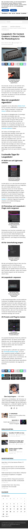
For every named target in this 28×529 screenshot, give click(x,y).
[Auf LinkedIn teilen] (9, 64)
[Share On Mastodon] (24, 64)
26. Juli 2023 (12, 443)
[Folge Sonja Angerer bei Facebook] (14, 408)
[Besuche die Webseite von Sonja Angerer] (11, 408)
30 (3, 514)
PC (18, 378)
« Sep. (3, 516)
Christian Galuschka (21, 434)
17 (7, 509)
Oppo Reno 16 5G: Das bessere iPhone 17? (13, 462)
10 (7, 506)
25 (10, 511)
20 (17, 509)
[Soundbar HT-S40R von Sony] (5, 434)
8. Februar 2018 (13, 451)
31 (7, 514)
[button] (26, 18)
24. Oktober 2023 (7, 42)
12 (14, 506)
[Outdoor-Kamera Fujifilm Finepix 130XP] (5, 450)
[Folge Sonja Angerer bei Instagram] (16, 408)
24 (7, 511)
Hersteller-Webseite (7, 128)
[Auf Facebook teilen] (3, 64)
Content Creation (16, 375)
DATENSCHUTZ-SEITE (6, 526)
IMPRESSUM (12, 524)
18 (10, 509)
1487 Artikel (21, 396)
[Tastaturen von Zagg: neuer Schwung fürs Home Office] (5, 442)
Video (22, 378)
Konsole (4, 199)
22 (24, 509)
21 (21, 509)
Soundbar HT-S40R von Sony (16, 433)
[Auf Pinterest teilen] (12, 64)
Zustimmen (5, 10)
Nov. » (7, 516)
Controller (6, 378)
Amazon (4, 111)
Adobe (7, 375)
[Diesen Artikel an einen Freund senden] (15, 64)
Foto (13, 378)
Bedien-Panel (21, 106)
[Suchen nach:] (14, 22)
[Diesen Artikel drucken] (18, 64)
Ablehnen (13, 10)
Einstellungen (19, 6)
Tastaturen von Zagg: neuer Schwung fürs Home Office (16, 441)
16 (3, 509)
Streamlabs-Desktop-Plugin (11, 351)
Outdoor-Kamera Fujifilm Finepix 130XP (15, 449)
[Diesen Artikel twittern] (6, 64)
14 (21, 506)
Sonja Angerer (16, 42)
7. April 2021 (12, 434)
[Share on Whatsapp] (21, 64)
